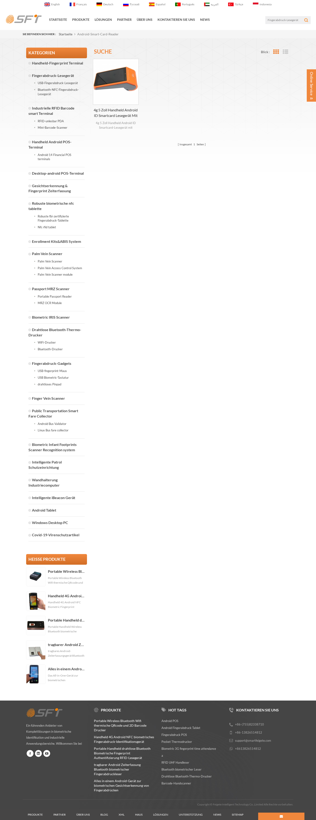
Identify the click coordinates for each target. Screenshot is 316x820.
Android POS (169, 721)
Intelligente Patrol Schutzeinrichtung (45, 464)
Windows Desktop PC (50, 522)
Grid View (276, 52)
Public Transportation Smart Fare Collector (53, 413)
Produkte (81, 19)
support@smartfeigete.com (253, 740)
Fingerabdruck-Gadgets (51, 363)
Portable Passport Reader (55, 296)
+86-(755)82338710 (249, 724)
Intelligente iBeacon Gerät (53, 497)
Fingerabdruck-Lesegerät (53, 75)
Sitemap (237, 814)
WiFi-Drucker (47, 342)
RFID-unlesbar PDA (51, 121)
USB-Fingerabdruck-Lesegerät (58, 83)
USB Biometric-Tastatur (53, 377)
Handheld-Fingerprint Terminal (57, 63)
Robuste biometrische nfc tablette (51, 206)
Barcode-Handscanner (176, 783)
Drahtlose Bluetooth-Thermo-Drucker (54, 332)
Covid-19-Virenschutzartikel (55, 535)
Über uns (83, 814)
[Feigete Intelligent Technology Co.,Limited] (23, 19)
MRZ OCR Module (50, 303)
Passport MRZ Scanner (51, 289)
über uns (144, 19)
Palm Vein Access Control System (60, 268)
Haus (139, 814)
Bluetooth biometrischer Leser (181, 769)
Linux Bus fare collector (53, 430)
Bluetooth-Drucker (50, 349)
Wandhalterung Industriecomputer (44, 482)
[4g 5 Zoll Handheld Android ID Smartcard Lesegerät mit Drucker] (116, 82)
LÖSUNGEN (103, 19)
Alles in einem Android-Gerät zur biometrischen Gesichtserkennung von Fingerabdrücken (66, 669)
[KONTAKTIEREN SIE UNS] (281, 816)
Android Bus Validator (52, 424)
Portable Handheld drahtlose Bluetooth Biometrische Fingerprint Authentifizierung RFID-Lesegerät (66, 620)
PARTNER (124, 19)
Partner (59, 814)
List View (285, 52)
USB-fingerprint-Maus (52, 371)
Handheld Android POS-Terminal (49, 144)
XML (121, 814)
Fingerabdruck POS (174, 735)
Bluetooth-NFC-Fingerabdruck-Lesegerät (58, 92)
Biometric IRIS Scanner (51, 317)
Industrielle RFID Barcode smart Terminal (51, 111)
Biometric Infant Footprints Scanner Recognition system (52, 447)
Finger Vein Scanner (48, 398)
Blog (104, 814)
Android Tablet (44, 510)
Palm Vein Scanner (47, 253)
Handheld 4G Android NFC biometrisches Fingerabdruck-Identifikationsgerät (66, 596)
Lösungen (160, 814)
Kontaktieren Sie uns (176, 19)
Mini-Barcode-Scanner (52, 127)
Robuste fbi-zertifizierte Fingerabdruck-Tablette (53, 218)
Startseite (58, 19)
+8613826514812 (248, 748)
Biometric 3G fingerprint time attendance (188, 748)
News (205, 19)
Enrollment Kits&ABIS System (56, 241)
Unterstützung (191, 814)
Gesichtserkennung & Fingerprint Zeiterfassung (49, 188)
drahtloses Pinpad (49, 384)
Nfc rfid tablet (47, 227)
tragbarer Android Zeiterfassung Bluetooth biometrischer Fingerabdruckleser (66, 645)
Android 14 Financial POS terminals (54, 157)
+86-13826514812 (248, 732)
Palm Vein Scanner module (55, 274)
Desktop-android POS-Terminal (58, 173)
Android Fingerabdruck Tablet (180, 728)
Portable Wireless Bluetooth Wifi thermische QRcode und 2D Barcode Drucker (66, 571)
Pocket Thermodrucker (176, 742)
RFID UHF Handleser (175, 762)
